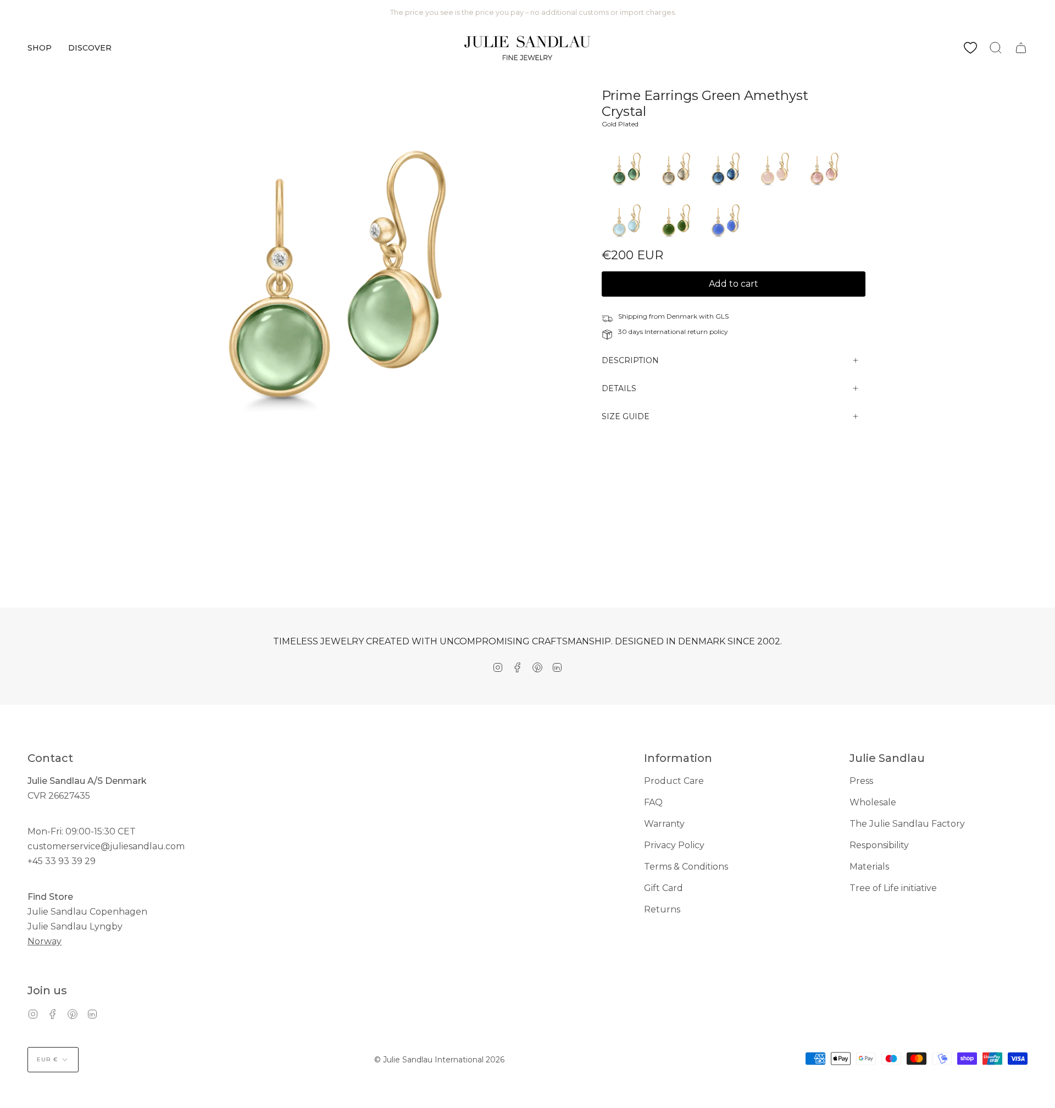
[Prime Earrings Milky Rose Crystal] (774, 191)
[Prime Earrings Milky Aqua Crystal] (626, 242)
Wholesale (872, 802)
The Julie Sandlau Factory (907, 824)
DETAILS (619, 388)
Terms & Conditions (686, 866)
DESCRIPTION (630, 360)
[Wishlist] (970, 48)
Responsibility (879, 845)
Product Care (674, 781)
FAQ (653, 802)
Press (861, 781)
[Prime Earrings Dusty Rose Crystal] (824, 191)
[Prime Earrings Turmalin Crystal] (626, 191)
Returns (662, 909)
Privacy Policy (674, 845)
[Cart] (1021, 48)
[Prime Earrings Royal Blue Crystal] (725, 242)
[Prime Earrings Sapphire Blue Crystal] (725, 191)
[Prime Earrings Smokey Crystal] (676, 191)
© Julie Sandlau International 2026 (439, 1060)
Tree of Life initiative (893, 888)
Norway (44, 941)
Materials (869, 866)
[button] (39, 48)
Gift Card (663, 888)
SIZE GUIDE (625, 416)
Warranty (664, 824)
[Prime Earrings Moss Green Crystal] (676, 242)
